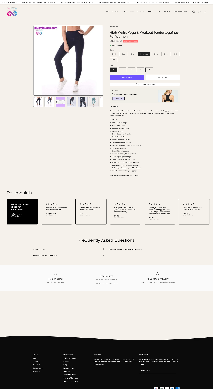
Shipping (36, 361)
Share (115, 107)
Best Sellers (114, 27)
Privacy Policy (68, 368)
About (35, 355)
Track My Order (69, 375)
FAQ (34, 358)
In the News (37, 368)
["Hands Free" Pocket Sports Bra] (168, 96)
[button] (124, 11)
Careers (36, 371)
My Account (68, 355)
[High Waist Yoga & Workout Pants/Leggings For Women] (38, 102)
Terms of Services (70, 378)
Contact (36, 365)
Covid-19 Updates (70, 381)
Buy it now (162, 77)
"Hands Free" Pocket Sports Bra (124, 94)
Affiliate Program (70, 358)
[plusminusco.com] (12, 11)
